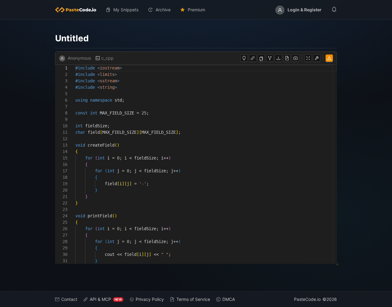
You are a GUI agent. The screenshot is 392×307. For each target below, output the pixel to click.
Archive (163, 9)
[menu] (196, 10)
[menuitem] (78, 10)
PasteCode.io (307, 299)
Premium (196, 9)
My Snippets (125, 9)
